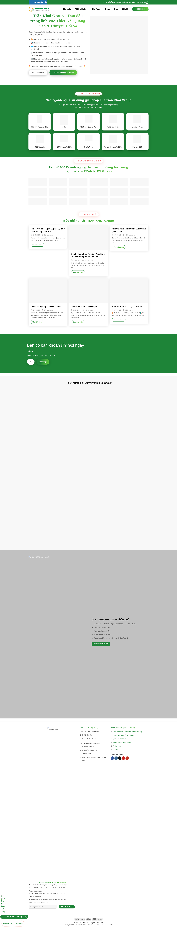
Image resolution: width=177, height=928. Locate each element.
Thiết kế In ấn (80, 9)
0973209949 (51, 355)
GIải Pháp (96, 9)
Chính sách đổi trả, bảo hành (123, 735)
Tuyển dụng (117, 746)
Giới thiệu (67, 9)
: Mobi (37, 893)
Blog (116, 9)
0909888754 (47, 893)
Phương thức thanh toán (122, 742)
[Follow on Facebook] (112, 758)
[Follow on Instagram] (116, 758)
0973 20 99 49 (61, 893)
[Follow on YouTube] (127, 758)
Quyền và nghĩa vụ (119, 739)
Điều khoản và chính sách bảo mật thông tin (128, 732)
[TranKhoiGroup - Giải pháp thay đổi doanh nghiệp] (39, 9)
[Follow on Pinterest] (123, 758)
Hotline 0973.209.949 (13, 923)
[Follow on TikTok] (119, 758)
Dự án (107, 9)
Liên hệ (125, 9)
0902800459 (35, 355)
